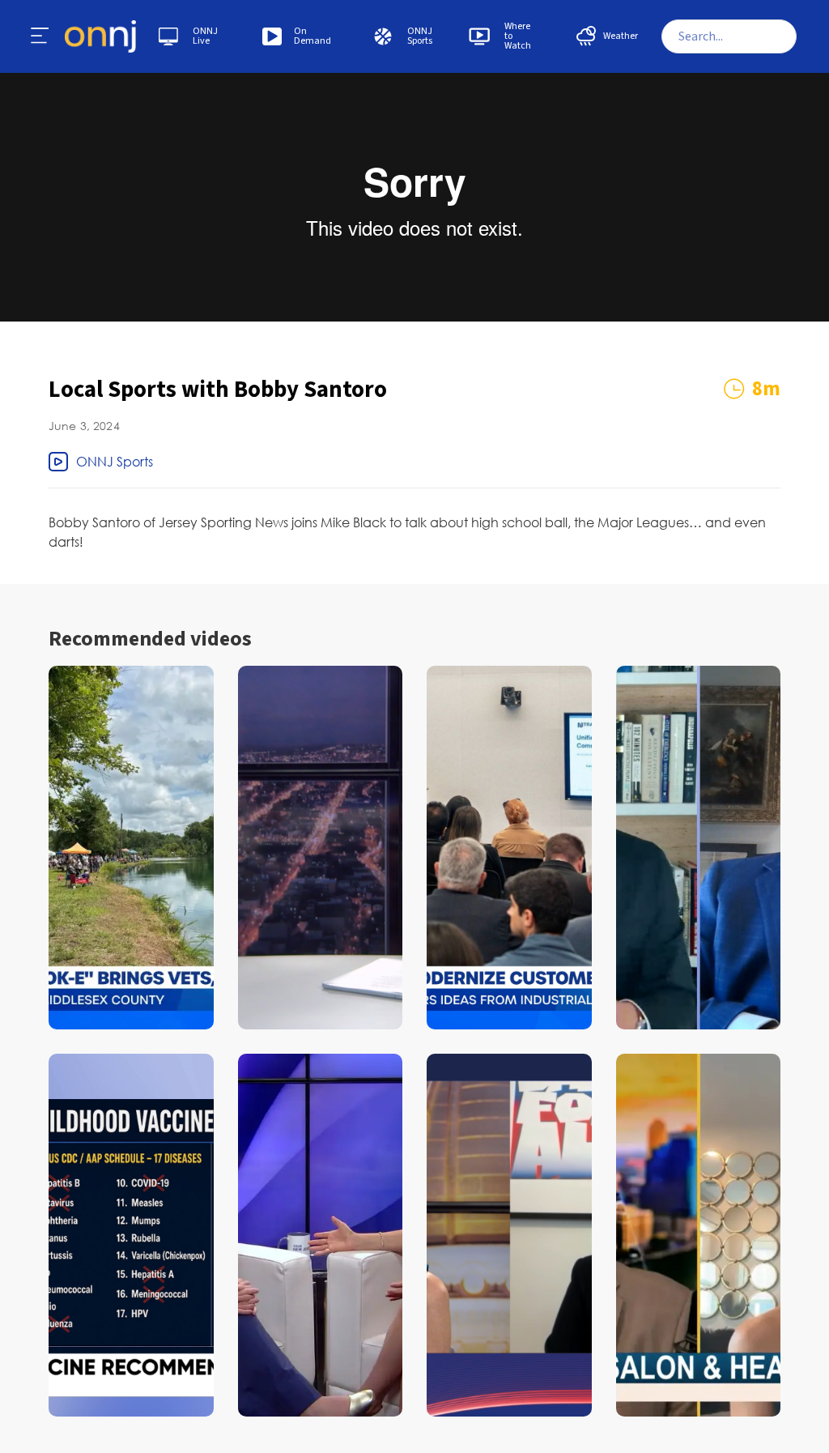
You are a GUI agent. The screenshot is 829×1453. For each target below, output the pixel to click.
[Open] (40, 36)
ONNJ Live (205, 36)
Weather (620, 36)
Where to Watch (517, 36)
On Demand (312, 36)
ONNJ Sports (419, 36)
